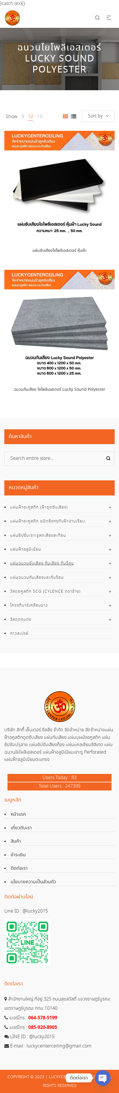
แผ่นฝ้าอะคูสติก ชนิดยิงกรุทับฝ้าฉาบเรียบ (47, 521)
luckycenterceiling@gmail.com (59, 1046)
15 (39, 116)
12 (30, 116)
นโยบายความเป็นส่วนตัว (33, 882)
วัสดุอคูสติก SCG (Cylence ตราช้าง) (45, 591)
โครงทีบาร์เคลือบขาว (29, 605)
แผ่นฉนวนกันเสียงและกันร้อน (37, 577)
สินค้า (16, 841)
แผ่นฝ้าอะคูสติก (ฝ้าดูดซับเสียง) (39, 507)
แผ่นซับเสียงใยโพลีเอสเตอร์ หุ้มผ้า (59, 251)
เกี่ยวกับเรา (21, 828)
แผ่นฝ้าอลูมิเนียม (25, 549)
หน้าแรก (18, 814)
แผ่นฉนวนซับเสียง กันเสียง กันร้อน (42, 563)
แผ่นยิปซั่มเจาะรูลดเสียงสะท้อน (38, 535)
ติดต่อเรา (19, 868)
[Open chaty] (103, 1078)
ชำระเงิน (18, 855)
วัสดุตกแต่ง (20, 619)
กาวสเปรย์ (19, 633)
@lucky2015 (35, 911)
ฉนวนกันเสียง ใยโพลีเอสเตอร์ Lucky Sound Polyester (59, 389)
